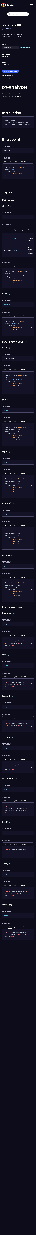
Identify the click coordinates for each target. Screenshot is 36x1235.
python (15, 161)
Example (7, 158)
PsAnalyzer (7, 150)
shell (5, 161)
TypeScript (23, 161)
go (10, 161)
